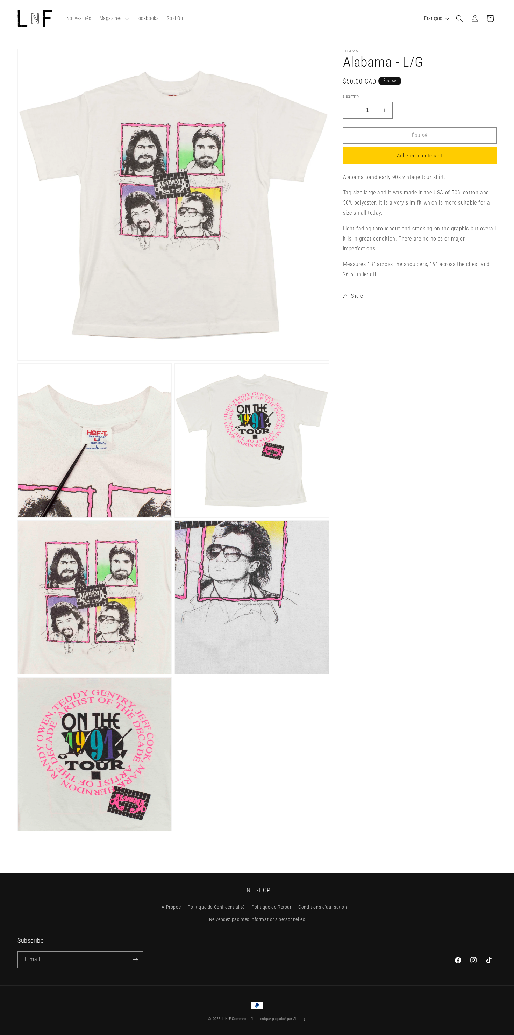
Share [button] (357, 296)
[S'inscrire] (135, 959)
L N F (227, 1018)
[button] (113, 18)
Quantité (351, 96)
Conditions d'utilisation (322, 907)
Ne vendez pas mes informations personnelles (257, 919)
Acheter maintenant (419, 155)
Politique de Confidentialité (216, 907)
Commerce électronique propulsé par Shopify (269, 1018)
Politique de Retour (271, 907)
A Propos (171, 907)
